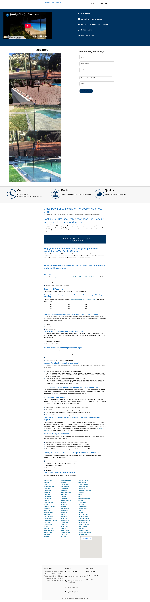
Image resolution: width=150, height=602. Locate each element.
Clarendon (64, 496)
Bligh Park (64, 494)
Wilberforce (64, 510)
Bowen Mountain (83, 486)
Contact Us (103, 3)
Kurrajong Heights (83, 516)
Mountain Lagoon (83, 518)
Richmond (64, 490)
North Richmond (66, 492)
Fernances (47, 522)
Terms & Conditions (92, 575)
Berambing (47, 514)
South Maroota (65, 508)
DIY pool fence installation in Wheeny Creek (83, 299)
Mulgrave (64, 504)
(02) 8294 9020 (87, 13)
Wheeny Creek (65, 520)
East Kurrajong (48, 516)
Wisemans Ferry (83, 530)
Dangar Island (65, 484)
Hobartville (81, 488)
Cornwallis (64, 498)
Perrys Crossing (83, 526)
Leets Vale (64, 524)
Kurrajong (64, 516)
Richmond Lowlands (84, 490)
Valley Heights (82, 534)
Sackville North (82, 506)
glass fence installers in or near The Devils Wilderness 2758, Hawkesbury (75, 277)
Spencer (63, 528)
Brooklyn (63, 482)
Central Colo (47, 496)
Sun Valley (64, 534)
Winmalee (46, 536)
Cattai (80, 494)
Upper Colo (47, 510)
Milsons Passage (83, 484)
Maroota (63, 502)
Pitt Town (81, 504)
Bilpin (63, 514)
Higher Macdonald (83, 522)
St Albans (81, 528)
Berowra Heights (66, 480)
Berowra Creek (48, 480)
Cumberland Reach (84, 498)
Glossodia (81, 500)
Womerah (64, 512)
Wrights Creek (48, 532)
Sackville (63, 506)
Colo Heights (47, 498)
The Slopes (47, 494)
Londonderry (47, 490)
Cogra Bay (47, 484)
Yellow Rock (64, 536)
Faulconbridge (65, 532)
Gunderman (64, 522)
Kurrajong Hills (48, 518)
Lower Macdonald (83, 524)
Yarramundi (47, 492)
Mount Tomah (65, 518)
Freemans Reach (66, 500)
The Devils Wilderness (50, 520)
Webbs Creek (65, 530)
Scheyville (47, 508)
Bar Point (46, 482)
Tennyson (81, 492)
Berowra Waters (83, 480)
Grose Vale (47, 488)
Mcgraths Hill (82, 502)
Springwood (47, 534)
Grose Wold (64, 488)
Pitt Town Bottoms (49, 506)
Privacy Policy (90, 571)
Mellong (46, 504)
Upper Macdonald (49, 530)
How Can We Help (84, 75)
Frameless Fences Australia (52, 2)
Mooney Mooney (49, 486)
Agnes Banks (65, 486)
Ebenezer (46, 500)
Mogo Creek (64, 526)
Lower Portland (48, 502)
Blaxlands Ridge (83, 514)
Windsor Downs (48, 512)
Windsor (80, 510)
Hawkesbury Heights (84, 532)
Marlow (46, 526)
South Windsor (82, 508)
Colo (79, 496)
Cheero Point (82, 482)
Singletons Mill (48, 528)
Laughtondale (48, 524)
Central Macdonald (84, 520)
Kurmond (81, 512)
